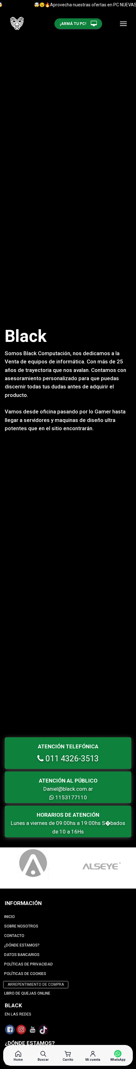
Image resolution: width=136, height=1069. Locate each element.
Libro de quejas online (27, 993)
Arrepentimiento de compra (36, 984)
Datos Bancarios (22, 955)
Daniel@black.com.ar (68, 789)
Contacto (14, 936)
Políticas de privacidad (28, 964)
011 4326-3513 (71, 758)
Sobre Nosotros (21, 926)
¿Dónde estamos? (22, 945)
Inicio (9, 917)
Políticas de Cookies (25, 974)
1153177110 (70, 797)
